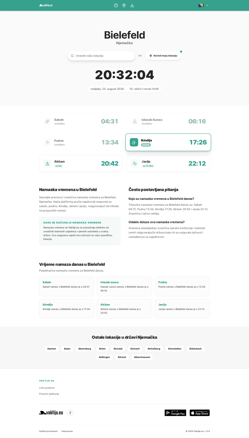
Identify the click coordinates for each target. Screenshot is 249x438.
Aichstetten (174, 348)
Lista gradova (47, 387)
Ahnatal (117, 348)
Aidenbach (195, 348)
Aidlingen (104, 357)
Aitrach (122, 357)
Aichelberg (154, 348)
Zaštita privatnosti (48, 431)
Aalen (67, 348)
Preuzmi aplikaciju (49, 393)
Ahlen (102, 348)
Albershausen (142, 357)
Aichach (135, 348)
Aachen (51, 348)
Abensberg (84, 348)
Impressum (67, 431)
